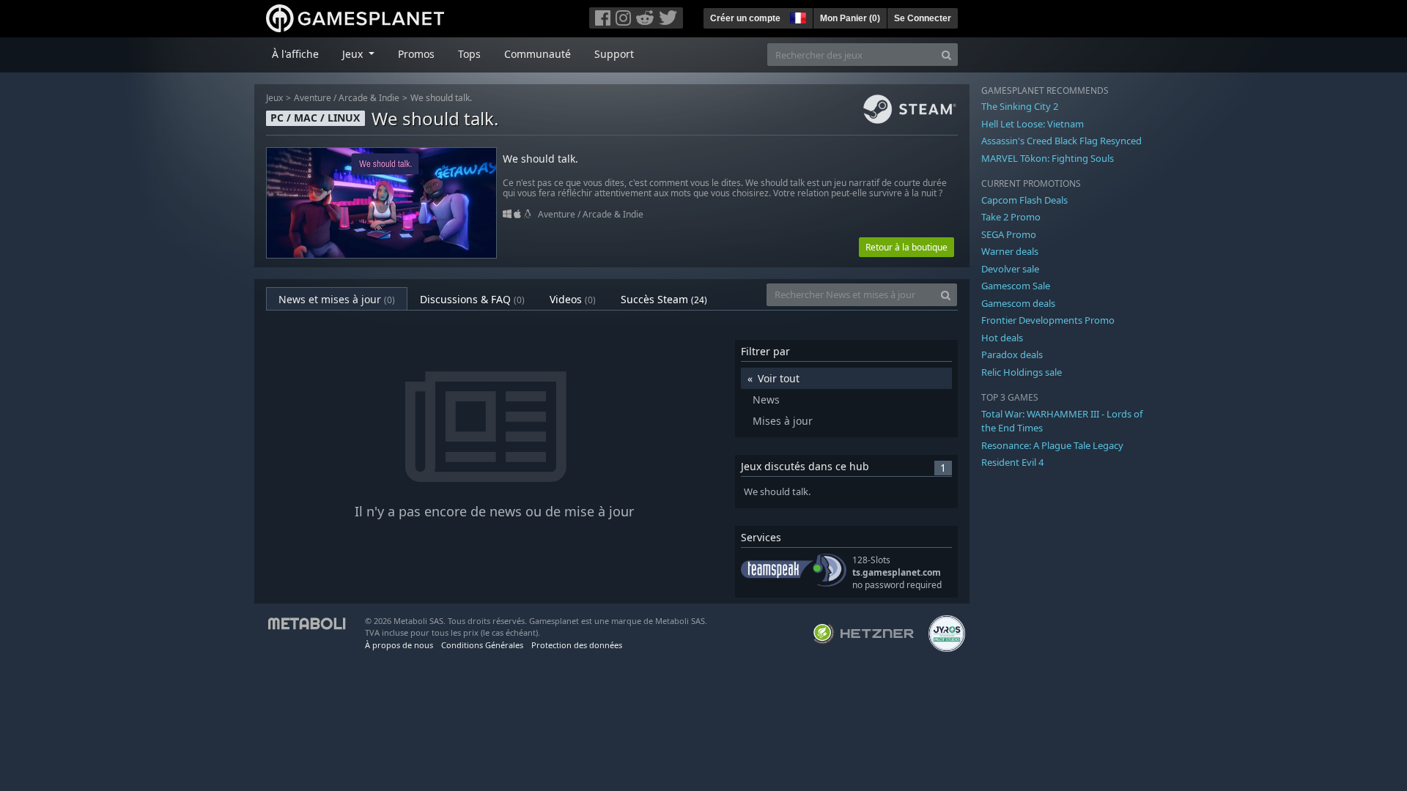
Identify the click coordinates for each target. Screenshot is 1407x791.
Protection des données (576, 644)
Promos (416, 54)
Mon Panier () (850, 18)
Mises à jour (783, 421)
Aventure (312, 97)
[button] (796, 16)
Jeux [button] (354, 54)
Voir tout (778, 378)
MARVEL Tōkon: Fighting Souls (1047, 158)
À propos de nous (399, 644)
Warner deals (1009, 251)
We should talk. (441, 97)
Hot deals (1002, 337)
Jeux (274, 97)
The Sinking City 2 (1019, 106)
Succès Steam (664, 299)
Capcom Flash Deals (1024, 200)
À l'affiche (295, 54)
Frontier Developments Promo (1048, 320)
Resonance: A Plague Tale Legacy (1052, 445)
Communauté (537, 54)
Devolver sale (1010, 268)
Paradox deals (1012, 354)
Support (614, 54)
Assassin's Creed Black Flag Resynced (1061, 140)
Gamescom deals (1018, 303)
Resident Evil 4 (1012, 462)
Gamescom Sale (1015, 285)
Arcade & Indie (369, 97)
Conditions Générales (482, 644)
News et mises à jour (336, 299)
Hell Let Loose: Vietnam (1032, 123)
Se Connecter (922, 18)
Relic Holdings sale (1021, 372)
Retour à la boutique (906, 247)
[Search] (946, 54)
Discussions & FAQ (472, 299)
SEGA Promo (1008, 234)
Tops (469, 54)
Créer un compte (745, 18)
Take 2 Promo (1011, 216)
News (766, 399)
